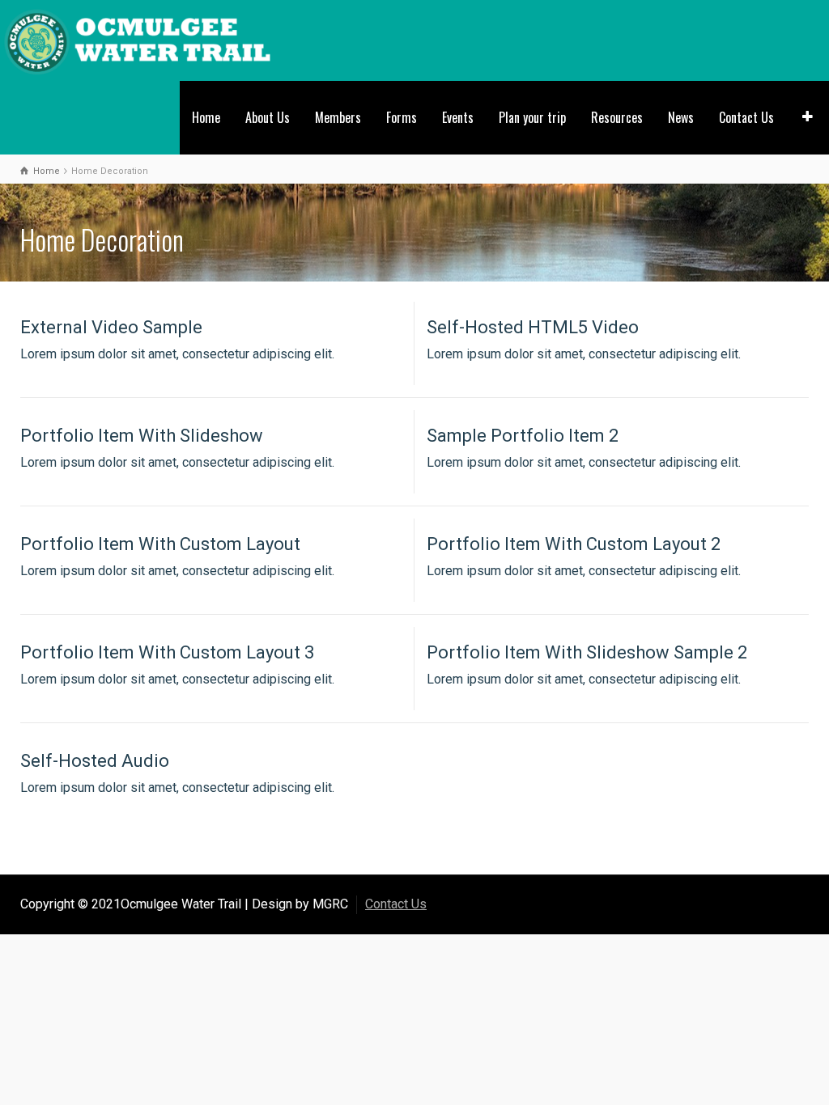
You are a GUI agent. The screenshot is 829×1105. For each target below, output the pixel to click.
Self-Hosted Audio (94, 761)
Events (458, 117)
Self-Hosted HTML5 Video (533, 327)
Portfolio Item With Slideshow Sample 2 (587, 652)
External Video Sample (111, 327)
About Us (267, 117)
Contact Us (746, 117)
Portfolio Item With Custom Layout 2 (574, 544)
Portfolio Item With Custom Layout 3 (167, 652)
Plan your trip (532, 117)
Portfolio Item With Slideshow (141, 435)
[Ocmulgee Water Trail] (138, 39)
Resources (617, 117)
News (681, 117)
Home (206, 117)
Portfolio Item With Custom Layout (160, 544)
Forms (401, 117)
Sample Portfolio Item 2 (523, 435)
